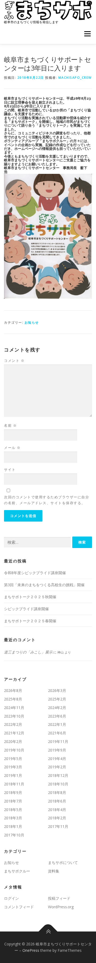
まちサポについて (63, 862)
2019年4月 (57, 758)
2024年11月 (14, 707)
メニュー (87, 34)
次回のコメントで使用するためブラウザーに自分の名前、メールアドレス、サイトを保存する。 (46, 500)
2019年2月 (57, 766)
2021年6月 (57, 732)
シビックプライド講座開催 (26, 608)
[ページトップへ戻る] (48, 931)
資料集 (53, 871)
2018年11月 (14, 783)
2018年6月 (57, 801)
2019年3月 (13, 766)
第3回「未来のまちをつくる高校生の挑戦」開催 (44, 584)
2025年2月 (57, 699)
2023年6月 (57, 716)
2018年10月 (58, 783)
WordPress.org (61, 906)
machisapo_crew (75, 77)
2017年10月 (14, 834)
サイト (10, 469)
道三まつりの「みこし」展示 (28, 652)
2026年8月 (13, 690)
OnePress (30, 950)
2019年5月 (13, 758)
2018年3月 (13, 817)
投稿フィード (59, 898)
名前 (10, 425)
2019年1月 (13, 775)
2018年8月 (57, 792)
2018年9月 (13, 792)
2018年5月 (13, 809)
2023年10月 (14, 716)
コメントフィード (19, 906)
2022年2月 (13, 724)
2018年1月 (13, 826)
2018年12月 (58, 775)
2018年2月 (57, 817)
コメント (14, 360)
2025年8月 (13, 699)
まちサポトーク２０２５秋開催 (30, 596)
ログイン (11, 898)
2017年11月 (58, 826)
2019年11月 (58, 741)
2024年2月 (57, 707)
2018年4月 (57, 809)
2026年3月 (57, 690)
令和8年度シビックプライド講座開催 (35, 572)
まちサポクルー (17, 871)
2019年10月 (14, 750)
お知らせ (32, 322)
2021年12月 (14, 732)
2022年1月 (57, 724)
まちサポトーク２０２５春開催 (30, 620)
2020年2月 (13, 741)
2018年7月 (13, 801)
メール (12, 447)
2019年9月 (57, 750)
